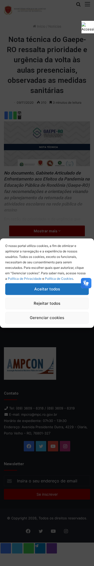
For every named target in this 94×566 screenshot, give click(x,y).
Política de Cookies (59, 278)
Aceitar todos (47, 289)
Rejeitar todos (47, 303)
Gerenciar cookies (47, 317)
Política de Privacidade (25, 278)
